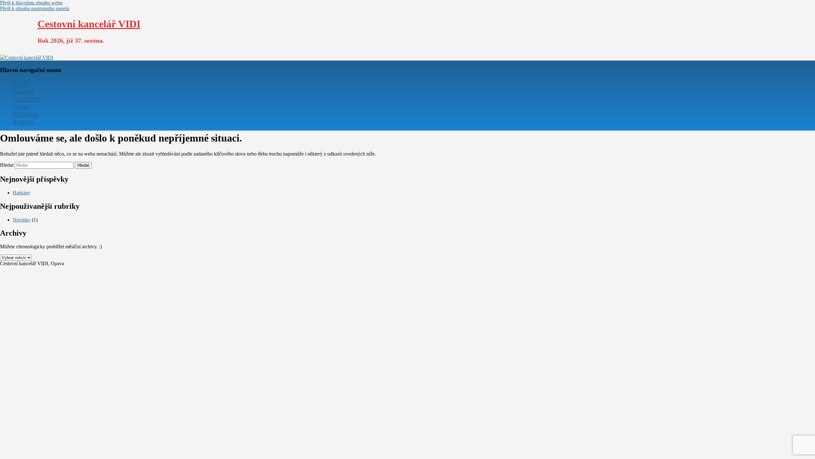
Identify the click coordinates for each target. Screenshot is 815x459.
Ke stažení (26, 98)
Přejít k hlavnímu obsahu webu (31, 2)
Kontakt (24, 121)
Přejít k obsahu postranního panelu (34, 8)
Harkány (21, 192)
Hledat (6, 165)
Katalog (23, 90)
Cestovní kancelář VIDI (89, 24)
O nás (20, 106)
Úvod (20, 83)
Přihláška (25, 113)
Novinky (22, 219)
